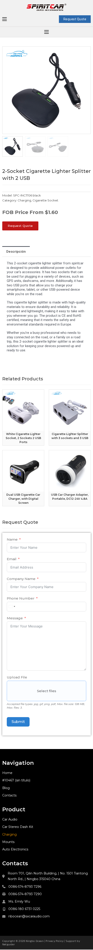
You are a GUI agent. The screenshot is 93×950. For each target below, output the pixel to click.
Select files (46, 691)
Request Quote (74, 19)
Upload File (17, 677)
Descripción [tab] (16, 252)
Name (12, 539)
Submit (18, 722)
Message (15, 618)
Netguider (8, 944)
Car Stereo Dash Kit (17, 827)
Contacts (9, 795)
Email (11, 559)
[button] (84, 52)
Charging (24, 200)
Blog (6, 788)
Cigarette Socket (45, 200)
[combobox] (11, 606)
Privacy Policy (54, 940)
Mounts (8, 842)
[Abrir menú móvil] (4, 19)
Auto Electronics (15, 849)
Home (7, 773)
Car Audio (9, 819)
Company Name (21, 579)
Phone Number (21, 598)
